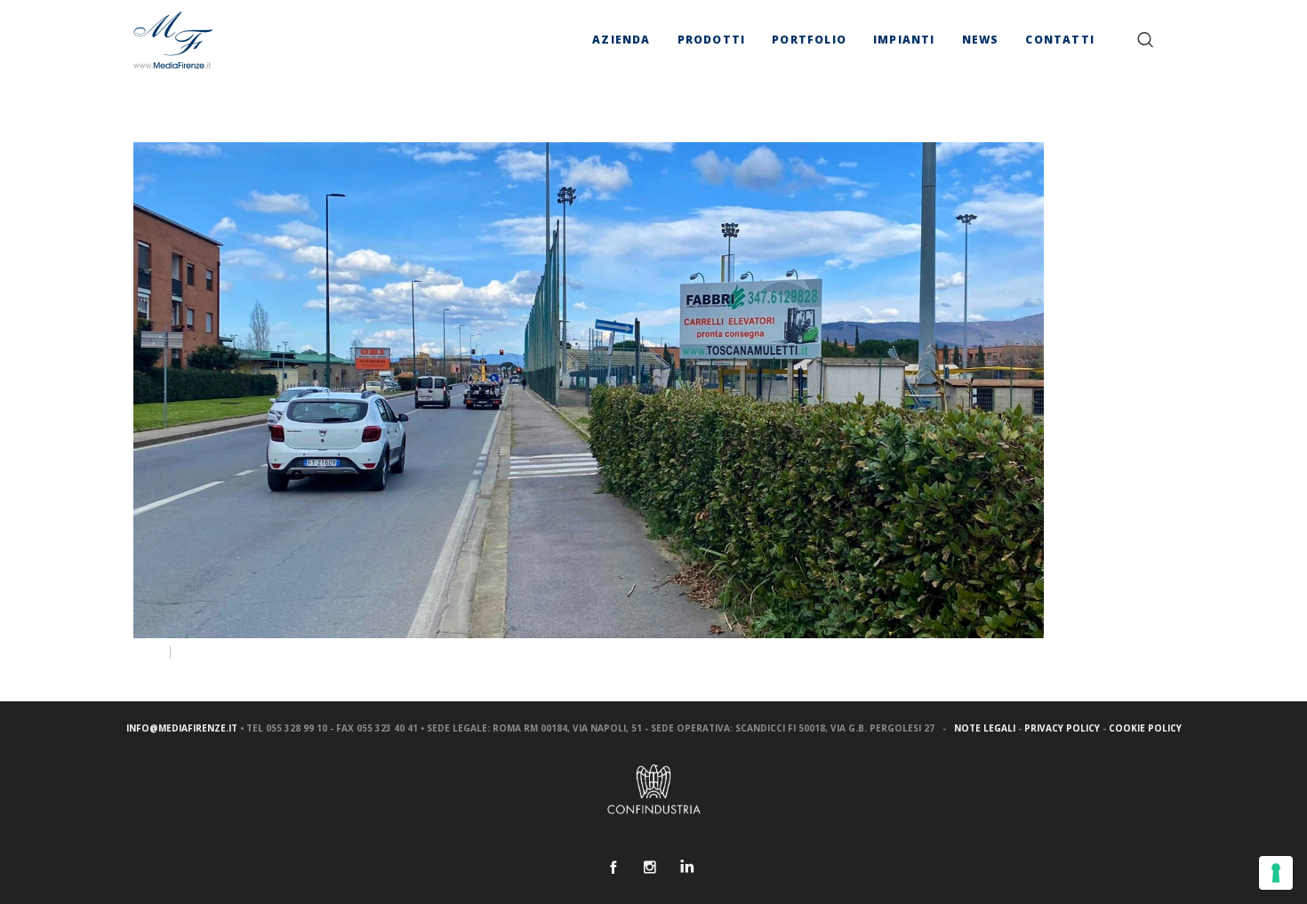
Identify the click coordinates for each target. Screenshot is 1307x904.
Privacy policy (1062, 728)
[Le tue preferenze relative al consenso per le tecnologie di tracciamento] (1276, 873)
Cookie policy (1145, 728)
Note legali (984, 728)
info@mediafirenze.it (181, 728)
